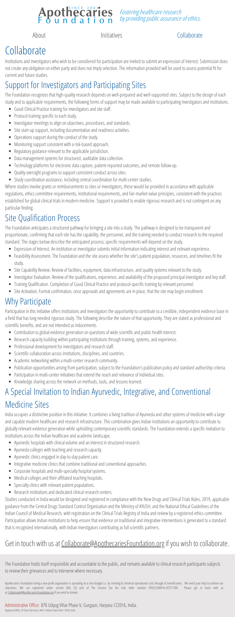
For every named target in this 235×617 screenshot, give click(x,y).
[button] (111, 35)
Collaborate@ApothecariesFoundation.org (112, 543)
